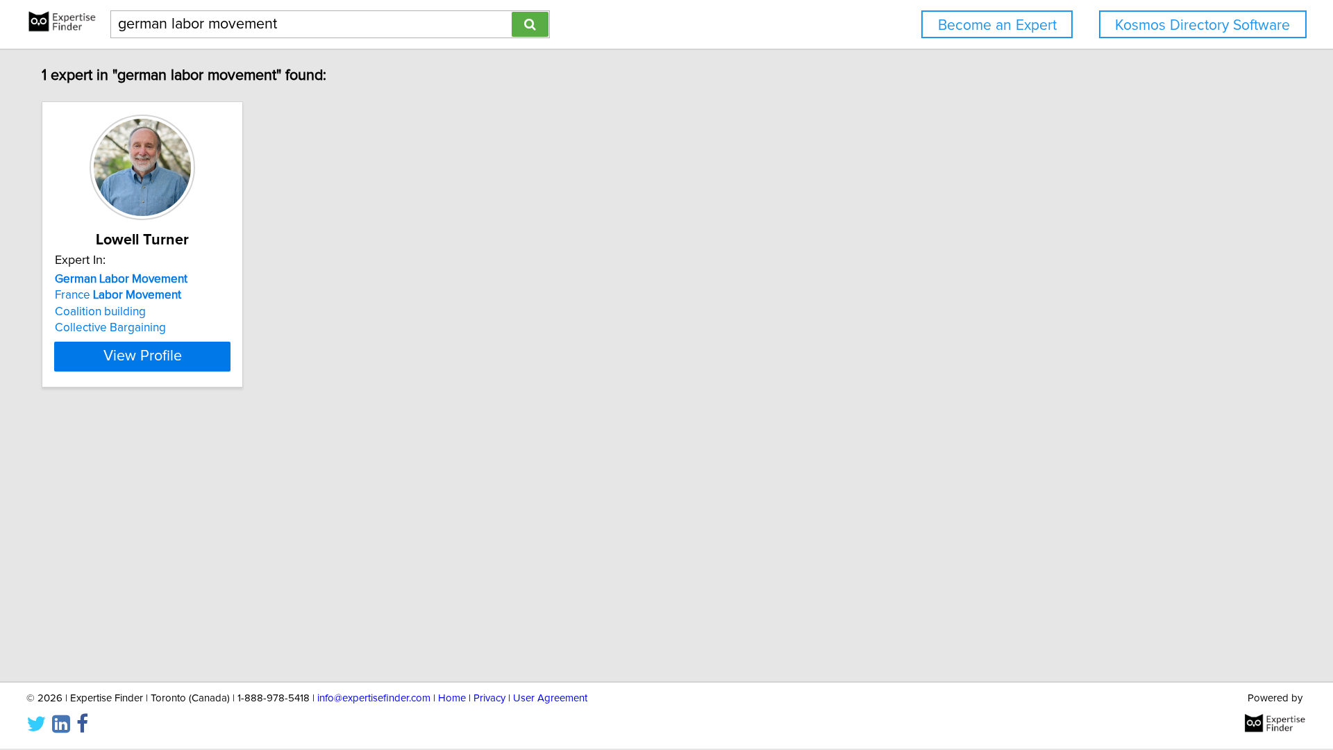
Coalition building (100, 312)
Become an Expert (997, 25)
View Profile (142, 356)
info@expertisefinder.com (373, 698)
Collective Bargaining (110, 328)
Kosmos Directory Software (1202, 25)
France (118, 295)
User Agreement (550, 698)
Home (452, 698)
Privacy (489, 698)
